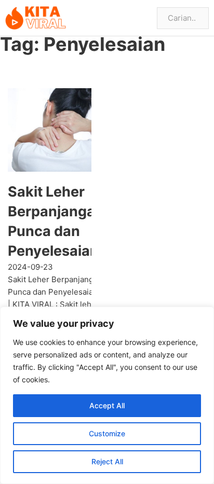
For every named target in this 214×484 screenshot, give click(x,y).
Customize (107, 433)
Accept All (107, 405)
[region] (107, 395)
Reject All (107, 461)
